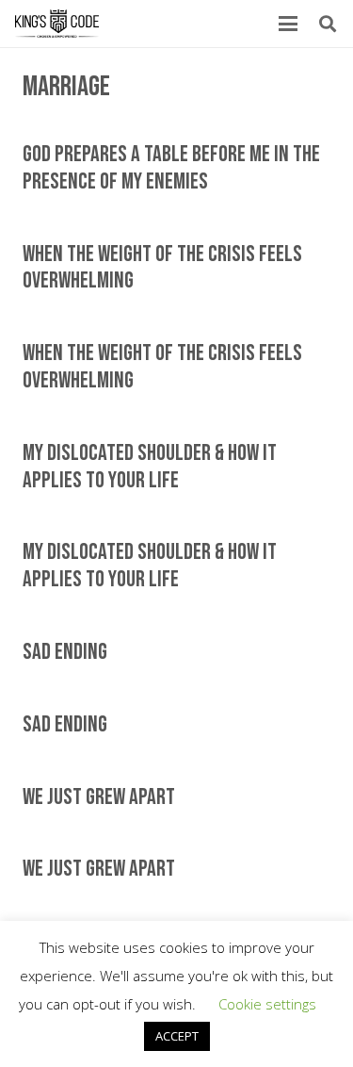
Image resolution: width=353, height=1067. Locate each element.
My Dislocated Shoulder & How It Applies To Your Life (150, 466)
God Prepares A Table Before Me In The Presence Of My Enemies (171, 167)
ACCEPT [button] (177, 1035)
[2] (57, 23)
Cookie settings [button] (267, 1003)
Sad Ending (65, 651)
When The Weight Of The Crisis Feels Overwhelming (162, 267)
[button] (288, 23)
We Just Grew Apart (99, 797)
